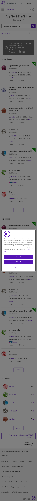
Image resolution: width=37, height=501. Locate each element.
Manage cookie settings (18, 267)
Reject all (18, 262)
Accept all (18, 256)
